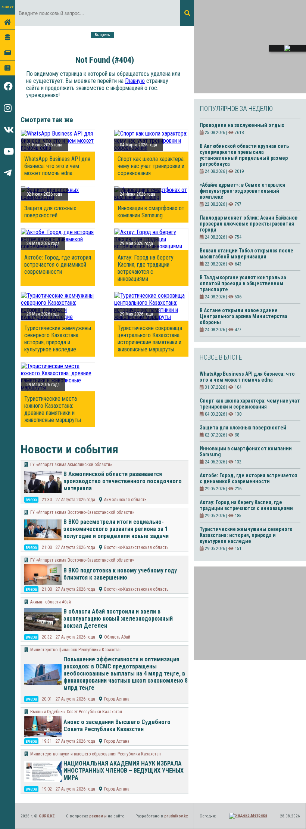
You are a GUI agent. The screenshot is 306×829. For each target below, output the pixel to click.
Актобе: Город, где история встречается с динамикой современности (57, 264)
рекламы (98, 816)
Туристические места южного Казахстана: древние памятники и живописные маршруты (52, 409)
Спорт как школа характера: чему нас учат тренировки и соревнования (151, 166)
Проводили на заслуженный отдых (242, 125)
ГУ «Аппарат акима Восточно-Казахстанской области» (82, 512)
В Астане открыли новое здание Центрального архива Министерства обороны (243, 316)
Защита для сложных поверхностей (50, 212)
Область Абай (117, 637)
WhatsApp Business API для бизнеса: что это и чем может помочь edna (57, 166)
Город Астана (116, 699)
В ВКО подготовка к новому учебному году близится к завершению (120, 574)
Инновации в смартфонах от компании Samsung (151, 212)
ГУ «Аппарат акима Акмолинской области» (71, 464)
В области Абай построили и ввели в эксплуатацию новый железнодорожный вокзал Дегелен (118, 618)
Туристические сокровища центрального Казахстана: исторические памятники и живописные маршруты (150, 339)
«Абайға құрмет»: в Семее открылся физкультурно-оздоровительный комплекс (242, 191)
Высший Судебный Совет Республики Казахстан (76, 712)
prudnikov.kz (176, 816)
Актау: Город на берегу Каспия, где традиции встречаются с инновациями (146, 268)
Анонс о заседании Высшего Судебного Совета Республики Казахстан (117, 725)
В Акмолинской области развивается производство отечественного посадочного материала (122, 481)
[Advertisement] (250, 46)
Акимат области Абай (50, 602)
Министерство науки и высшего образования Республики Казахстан (95, 754)
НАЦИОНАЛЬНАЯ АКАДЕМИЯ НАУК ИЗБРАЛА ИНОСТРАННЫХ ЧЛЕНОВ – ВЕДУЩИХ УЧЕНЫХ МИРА (123, 770)
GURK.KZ (7, 7)
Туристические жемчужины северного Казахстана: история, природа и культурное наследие (57, 339)
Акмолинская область (125, 499)
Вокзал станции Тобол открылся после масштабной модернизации (246, 254)
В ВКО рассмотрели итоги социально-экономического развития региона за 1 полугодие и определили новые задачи (116, 529)
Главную (135, 80)
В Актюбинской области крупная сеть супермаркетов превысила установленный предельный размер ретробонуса (244, 155)
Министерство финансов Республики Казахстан (76, 650)
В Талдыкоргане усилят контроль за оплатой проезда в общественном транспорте (243, 283)
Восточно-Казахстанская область (136, 547)
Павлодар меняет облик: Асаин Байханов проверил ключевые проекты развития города (248, 224)
